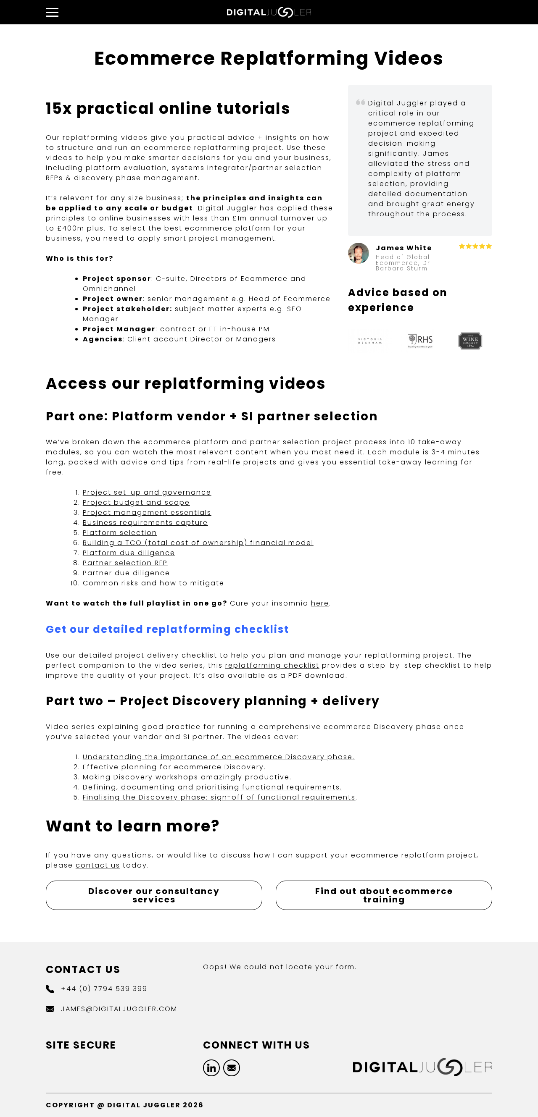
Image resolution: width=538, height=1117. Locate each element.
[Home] (269, 15)
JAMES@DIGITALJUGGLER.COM (119, 1009)
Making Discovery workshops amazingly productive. (187, 777)
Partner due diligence (126, 573)
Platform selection (120, 533)
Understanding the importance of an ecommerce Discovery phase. (219, 757)
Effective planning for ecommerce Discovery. (174, 767)
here (320, 603)
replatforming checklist (272, 665)
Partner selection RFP (125, 563)
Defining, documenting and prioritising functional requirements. (212, 787)
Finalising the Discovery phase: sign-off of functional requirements (219, 797)
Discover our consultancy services (154, 895)
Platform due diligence (129, 553)
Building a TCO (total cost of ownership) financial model (198, 543)
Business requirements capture (145, 522)
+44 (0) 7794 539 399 (104, 989)
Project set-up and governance (147, 492)
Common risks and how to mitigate (153, 583)
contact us (98, 865)
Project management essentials (147, 512)
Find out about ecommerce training (384, 895)
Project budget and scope (136, 502)
